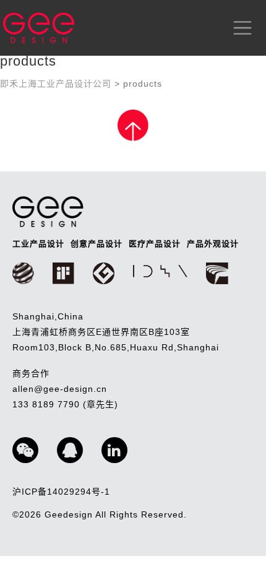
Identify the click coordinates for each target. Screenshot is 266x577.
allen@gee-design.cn (59, 389)
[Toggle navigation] (240, 27)
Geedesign (70, 514)
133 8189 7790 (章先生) (65, 404)
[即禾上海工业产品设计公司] (38, 28)
